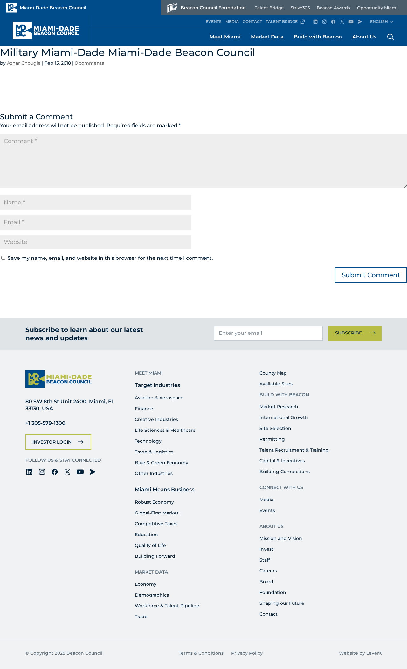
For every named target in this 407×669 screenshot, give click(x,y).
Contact (268, 614)
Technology (148, 441)
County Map (273, 373)
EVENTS (214, 21)
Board (266, 581)
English (379, 21)
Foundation (272, 592)
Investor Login (52, 442)
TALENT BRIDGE (282, 21)
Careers (268, 571)
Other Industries (154, 473)
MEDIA (232, 21)
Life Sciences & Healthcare (165, 430)
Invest (266, 549)
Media (266, 499)
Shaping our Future (281, 603)
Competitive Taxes (156, 524)
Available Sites (276, 384)
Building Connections (284, 471)
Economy (145, 584)
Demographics (152, 595)
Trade (141, 616)
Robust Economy (154, 502)
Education (146, 534)
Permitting (272, 439)
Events (267, 510)
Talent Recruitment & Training (294, 450)
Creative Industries (156, 419)
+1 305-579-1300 (45, 423)
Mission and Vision (280, 538)
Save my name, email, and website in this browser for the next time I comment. (110, 258)
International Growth (283, 417)
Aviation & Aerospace (159, 398)
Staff (264, 560)
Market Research (278, 407)
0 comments (89, 63)
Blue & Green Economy (161, 463)
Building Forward (155, 556)
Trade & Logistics (154, 452)
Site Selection (275, 428)
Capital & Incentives (282, 461)
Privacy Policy (247, 653)
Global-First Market (157, 513)
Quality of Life (150, 545)
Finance (144, 408)
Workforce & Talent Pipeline (167, 606)
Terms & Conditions (201, 653)
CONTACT (252, 21)
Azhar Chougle (24, 63)
